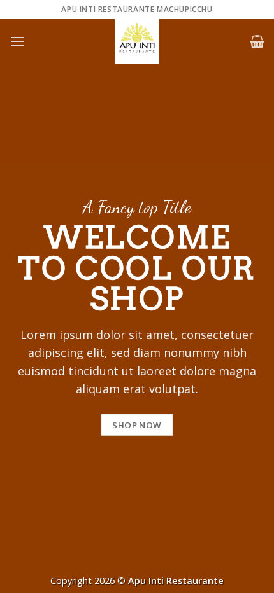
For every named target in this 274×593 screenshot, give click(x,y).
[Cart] (257, 41)
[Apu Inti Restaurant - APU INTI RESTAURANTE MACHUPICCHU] (137, 41)
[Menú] (17, 41)
